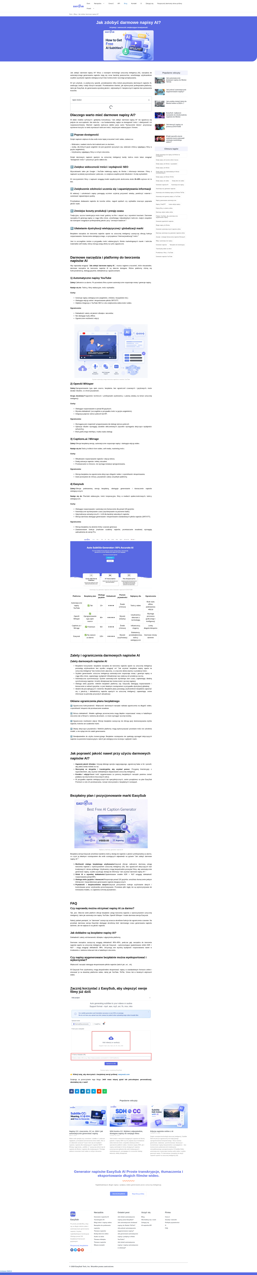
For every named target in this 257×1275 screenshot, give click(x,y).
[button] (149, 100)
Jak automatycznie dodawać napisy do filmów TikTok (176, 80)
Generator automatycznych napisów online (168, 229)
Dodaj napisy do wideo (162, 181)
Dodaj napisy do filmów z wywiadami (166, 164)
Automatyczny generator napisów (165, 188)
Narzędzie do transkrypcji (177, 245)
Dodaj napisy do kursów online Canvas (167, 160)
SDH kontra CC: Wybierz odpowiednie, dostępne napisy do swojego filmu (126, 1132)
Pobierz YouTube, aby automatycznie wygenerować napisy (167, 216)
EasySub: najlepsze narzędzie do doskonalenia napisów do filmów (176, 115)
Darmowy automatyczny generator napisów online (170, 233)
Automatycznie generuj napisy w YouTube (168, 196)
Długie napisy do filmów (163, 225)
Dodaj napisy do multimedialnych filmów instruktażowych (167, 172)
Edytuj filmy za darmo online (164, 208)
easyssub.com (124, 1074)
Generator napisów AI (162, 184)
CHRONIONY (5, 1274)
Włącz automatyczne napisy (164, 241)
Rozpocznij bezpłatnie (79, 1245)
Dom (88, 3)
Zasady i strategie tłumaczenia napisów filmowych (170, 237)
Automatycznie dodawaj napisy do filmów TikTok (170, 192)
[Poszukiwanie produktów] (82, 1249)
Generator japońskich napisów (164, 221)
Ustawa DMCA (6, 1271)
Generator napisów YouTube (164, 256)
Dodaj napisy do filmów (162, 168)
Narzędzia (97, 3)
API (119, 3)
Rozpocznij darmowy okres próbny (169, 3)
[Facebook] (71, 1249)
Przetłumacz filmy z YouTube (164, 252)
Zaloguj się (149, 3)
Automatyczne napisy (177, 184)
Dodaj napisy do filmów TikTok (165, 177)
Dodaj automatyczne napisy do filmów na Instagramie (168, 155)
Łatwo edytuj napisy (174, 204)
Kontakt (134, 3)
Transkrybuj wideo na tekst (164, 248)
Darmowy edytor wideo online (164, 212)
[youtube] (78, 1249)
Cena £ (111, 3)
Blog (125, 3)
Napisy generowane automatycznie (166, 200)
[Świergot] (75, 1249)
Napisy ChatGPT (161, 204)
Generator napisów (161, 245)
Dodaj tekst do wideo (178, 181)
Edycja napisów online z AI (161, 1131)
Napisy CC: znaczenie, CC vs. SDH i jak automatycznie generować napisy (86, 1132)
